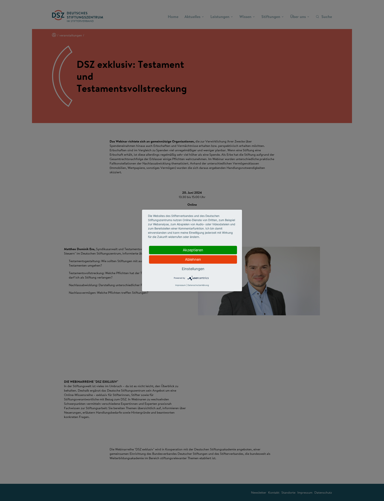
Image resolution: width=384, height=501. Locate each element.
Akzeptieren (193, 250)
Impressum (180, 285)
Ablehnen (193, 259)
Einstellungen (193, 269)
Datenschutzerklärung (198, 285)
